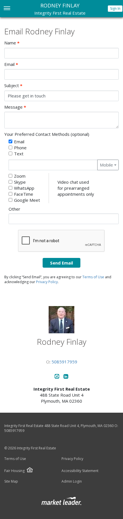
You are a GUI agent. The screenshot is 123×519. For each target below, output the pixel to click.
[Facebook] (57, 377)
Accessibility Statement (79, 471)
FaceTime (23, 194)
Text (18, 153)
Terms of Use (93, 277)
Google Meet (27, 200)
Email (11, 64)
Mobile (106, 165)
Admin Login (71, 481)
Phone (20, 147)
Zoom (19, 176)
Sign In (115, 8)
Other (14, 209)
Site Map (11, 481)
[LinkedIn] (66, 377)
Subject (13, 86)
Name (11, 43)
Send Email (61, 263)
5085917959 (64, 362)
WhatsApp (24, 188)
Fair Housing (14, 470)
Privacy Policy (47, 281)
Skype (20, 182)
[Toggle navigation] (6, 8)
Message (15, 107)
